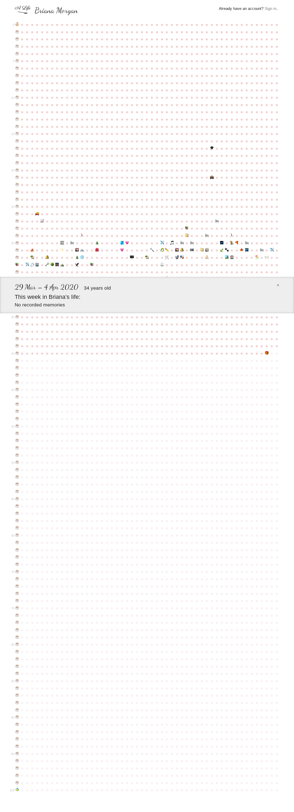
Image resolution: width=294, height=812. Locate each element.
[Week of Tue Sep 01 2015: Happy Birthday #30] (17, 243)
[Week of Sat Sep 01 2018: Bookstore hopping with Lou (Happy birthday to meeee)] (17, 265)
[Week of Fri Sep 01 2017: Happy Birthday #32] (17, 257)
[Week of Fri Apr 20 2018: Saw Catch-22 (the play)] (181, 257)
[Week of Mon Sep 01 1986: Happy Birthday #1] (17, 32)
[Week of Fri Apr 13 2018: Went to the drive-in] (177, 257)
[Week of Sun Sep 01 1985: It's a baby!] (17, 24)
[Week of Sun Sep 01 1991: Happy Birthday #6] (17, 68)
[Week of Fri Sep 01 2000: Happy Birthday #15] (17, 133)
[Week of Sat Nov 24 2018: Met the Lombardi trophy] (77, 265)
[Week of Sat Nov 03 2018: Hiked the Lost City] (62, 265)
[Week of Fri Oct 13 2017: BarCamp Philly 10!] (47, 257)
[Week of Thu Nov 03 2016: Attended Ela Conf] (62, 250)
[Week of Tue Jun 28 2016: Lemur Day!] (232, 243)
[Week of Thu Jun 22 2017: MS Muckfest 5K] (226, 250)
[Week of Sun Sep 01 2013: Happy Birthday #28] (17, 228)
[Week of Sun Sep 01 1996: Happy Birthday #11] (17, 104)
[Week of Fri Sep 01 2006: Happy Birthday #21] (17, 177)
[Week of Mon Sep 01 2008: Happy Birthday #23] (17, 192)
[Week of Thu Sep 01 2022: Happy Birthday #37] (17, 331)
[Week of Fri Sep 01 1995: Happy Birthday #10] (17, 97)
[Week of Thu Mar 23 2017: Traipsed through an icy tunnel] (161, 250)
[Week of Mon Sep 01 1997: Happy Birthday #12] (17, 112)
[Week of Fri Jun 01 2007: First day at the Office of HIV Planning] (212, 177)
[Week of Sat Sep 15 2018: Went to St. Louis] (27, 265)
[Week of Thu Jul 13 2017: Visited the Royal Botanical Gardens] (241, 250)
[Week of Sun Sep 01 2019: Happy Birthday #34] (17, 272)
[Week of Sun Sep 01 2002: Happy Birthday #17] (17, 148)
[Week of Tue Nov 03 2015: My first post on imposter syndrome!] (62, 243)
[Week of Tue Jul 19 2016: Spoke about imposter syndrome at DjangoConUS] (246, 243)
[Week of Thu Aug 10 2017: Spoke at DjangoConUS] (261, 250)
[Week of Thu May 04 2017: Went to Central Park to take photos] (192, 250)
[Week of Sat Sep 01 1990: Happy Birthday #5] (17, 61)
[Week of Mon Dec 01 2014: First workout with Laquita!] (82, 235)
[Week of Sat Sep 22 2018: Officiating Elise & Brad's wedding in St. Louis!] (32, 265)
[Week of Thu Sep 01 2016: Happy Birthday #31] (17, 250)
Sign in (270, 8)
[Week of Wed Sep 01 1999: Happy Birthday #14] (17, 126)
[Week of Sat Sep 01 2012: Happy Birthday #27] (17, 221)
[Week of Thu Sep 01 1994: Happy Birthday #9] (17, 90)
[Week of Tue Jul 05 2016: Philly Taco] (236, 243)
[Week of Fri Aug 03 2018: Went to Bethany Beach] (256, 257)
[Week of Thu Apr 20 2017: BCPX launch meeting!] (181, 250)
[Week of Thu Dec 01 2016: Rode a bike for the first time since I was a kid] (82, 250)
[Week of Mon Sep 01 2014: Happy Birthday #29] (17, 235)
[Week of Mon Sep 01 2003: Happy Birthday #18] (17, 155)
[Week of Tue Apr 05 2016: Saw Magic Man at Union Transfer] (172, 243)
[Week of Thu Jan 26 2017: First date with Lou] (121, 250)
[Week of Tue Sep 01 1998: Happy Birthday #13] (17, 119)
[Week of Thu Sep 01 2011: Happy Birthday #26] (17, 214)
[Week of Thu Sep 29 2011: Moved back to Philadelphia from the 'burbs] (37, 214)
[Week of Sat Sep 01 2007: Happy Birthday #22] (17, 184)
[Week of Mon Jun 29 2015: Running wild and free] (232, 235)
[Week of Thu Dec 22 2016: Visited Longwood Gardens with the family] (97, 250)
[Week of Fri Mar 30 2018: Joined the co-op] (167, 257)
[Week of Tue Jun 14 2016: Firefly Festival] (221, 243)
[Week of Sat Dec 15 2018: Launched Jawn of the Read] (92, 265)
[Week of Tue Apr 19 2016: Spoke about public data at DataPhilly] (181, 243)
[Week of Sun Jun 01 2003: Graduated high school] (212, 148)
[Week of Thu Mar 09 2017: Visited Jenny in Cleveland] (152, 250)
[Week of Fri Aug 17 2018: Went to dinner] (266, 257)
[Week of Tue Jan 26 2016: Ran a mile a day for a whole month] (121, 243)
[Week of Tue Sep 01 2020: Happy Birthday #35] (17, 317)
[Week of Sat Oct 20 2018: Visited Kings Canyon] (52, 265)
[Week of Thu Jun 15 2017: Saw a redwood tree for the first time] (221, 250)
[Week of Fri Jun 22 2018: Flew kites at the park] (226, 257)
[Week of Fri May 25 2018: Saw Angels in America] (206, 257)
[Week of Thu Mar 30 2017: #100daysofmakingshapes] (167, 250)
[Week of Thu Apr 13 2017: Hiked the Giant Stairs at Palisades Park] (177, 250)
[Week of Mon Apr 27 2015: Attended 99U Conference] (186, 235)
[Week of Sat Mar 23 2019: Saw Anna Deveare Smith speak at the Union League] (161, 265)
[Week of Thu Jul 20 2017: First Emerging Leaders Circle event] (246, 250)
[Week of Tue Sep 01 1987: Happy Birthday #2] (17, 39)
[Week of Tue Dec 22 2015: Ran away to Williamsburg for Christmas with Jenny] (97, 243)
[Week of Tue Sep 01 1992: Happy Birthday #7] (17, 75)
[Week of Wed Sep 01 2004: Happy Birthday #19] (17, 163)
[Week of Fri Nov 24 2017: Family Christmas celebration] (77, 257)
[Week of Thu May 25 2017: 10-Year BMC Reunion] (206, 250)
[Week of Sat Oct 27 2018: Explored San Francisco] (57, 265)
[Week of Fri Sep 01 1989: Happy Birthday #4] (17, 53)
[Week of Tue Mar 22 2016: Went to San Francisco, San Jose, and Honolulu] (161, 243)
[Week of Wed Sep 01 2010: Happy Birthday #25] (17, 206)
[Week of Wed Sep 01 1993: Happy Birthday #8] (17, 83)
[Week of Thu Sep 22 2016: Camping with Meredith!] (32, 250)
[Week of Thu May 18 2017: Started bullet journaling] (201, 250)
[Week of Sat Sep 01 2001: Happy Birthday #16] (17, 141)
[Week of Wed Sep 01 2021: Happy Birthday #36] (17, 324)
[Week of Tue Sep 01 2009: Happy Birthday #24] (17, 199)
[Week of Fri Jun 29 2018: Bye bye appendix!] (232, 257)
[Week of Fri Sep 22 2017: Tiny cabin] (32, 257)
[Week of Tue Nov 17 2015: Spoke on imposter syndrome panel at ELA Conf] (72, 243)
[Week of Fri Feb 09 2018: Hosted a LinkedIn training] (132, 257)
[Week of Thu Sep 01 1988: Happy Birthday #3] (17, 46)
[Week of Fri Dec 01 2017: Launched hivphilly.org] (82, 257)
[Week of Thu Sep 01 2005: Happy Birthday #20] (17, 170)
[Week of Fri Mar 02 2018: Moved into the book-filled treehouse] (147, 257)
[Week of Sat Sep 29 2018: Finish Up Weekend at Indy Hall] (37, 265)
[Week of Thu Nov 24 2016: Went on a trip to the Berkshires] (77, 250)
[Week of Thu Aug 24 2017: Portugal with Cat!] (271, 250)
